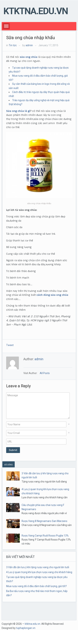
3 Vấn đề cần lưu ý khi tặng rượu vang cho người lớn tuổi (37, 567)
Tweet (10, 345)
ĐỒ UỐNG (8, 465)
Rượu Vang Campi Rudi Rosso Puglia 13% (45, 535)
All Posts (45, 373)
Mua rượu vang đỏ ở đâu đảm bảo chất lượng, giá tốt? (36, 586)
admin (29, 45)
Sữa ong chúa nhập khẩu (30, 37)
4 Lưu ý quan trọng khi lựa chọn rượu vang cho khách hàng (39, 572)
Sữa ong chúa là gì (18, 111)
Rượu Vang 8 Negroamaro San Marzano (44, 521)
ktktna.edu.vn (35, 11)
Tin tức (13, 45)
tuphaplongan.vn (25, 628)
